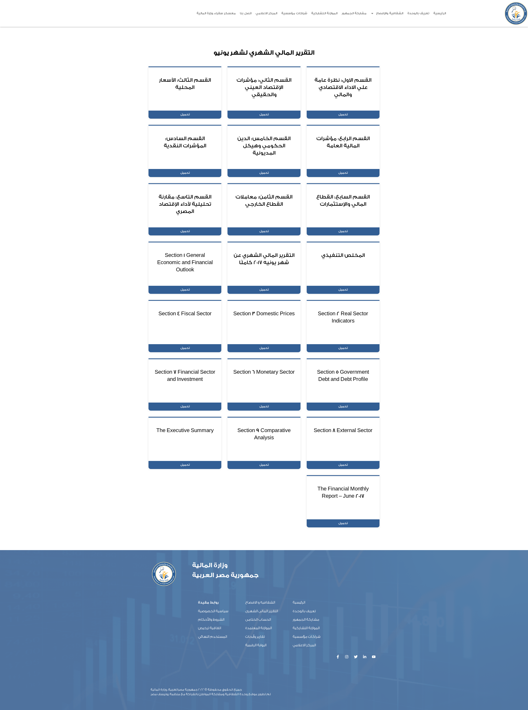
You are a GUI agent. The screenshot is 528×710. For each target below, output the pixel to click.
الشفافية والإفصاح (389, 13)
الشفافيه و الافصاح (260, 602)
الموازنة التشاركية (324, 13)
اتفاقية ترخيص (209, 628)
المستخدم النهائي (212, 637)
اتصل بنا (245, 13)
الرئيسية (439, 13)
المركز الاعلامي (266, 13)
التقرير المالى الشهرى (261, 611)
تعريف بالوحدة (418, 13)
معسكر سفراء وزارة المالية (216, 13)
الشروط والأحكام (211, 619)
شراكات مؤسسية (294, 13)
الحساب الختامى (258, 619)
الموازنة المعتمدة (258, 628)
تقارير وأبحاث (255, 637)
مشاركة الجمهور (354, 13)
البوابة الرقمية (255, 645)
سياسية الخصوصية (213, 611)
